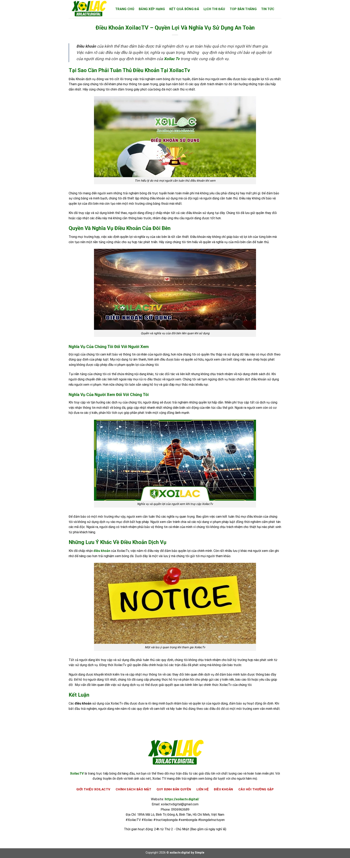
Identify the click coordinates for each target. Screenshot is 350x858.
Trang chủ (124, 9)
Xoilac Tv (172, 58)
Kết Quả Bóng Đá (184, 9)
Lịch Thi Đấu (214, 9)
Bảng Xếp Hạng (152, 9)
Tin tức (267, 9)
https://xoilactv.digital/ (182, 799)
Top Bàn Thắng (243, 9)
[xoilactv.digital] (89, 9)
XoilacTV (77, 773)
